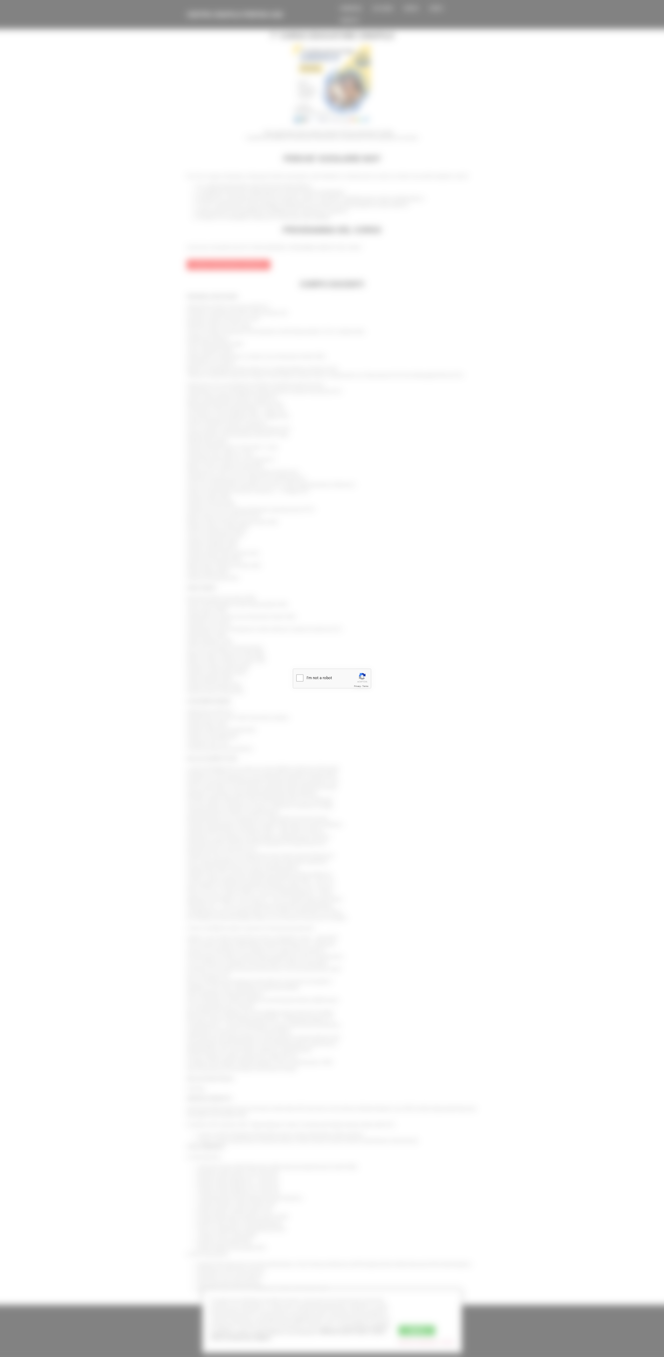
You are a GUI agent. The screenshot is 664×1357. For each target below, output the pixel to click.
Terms (365, 686)
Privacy (357, 686)
